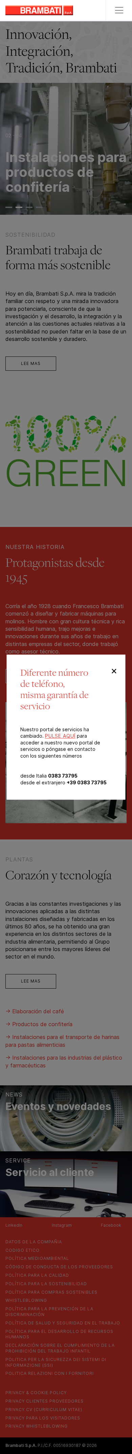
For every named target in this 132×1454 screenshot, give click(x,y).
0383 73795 (63, 776)
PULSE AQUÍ (60, 736)
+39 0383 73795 (87, 782)
